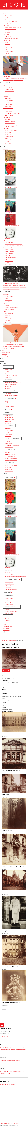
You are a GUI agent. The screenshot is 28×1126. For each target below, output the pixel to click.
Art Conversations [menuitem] (9, 100)
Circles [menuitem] (6, 298)
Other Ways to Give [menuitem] (7, 303)
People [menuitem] (6, 42)
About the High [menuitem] (6, 40)
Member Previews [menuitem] (9, 134)
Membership (3, 1060)
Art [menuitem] (5, 146)
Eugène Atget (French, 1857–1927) (11, 647)
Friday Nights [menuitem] (8, 98)
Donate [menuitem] (4, 311)
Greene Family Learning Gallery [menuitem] (12, 113)
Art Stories (6, 1071)
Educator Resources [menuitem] (9, 251)
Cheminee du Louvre (7, 830)
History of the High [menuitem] (9, 47)
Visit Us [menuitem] (5, 14)
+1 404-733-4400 (4, 1036)
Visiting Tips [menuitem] (7, 23)
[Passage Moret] (14, 783)
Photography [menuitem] (8, 238)
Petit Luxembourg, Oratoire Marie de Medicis (13, 866)
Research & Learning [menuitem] (8, 247)
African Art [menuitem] (7, 161)
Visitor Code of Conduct (20, 1049)
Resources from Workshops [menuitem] (11, 125)
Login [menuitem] (6, 49)
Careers (15, 1047)
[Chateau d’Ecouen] (14, 722)
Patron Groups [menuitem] (8, 30)
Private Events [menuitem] (6, 34)
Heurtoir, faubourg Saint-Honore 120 (11, 1002)
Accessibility (3, 1123)
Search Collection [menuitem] (9, 249)
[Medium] (5, 1086)
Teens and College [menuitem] (9, 115)
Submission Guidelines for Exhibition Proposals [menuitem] (15, 246)
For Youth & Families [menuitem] (8, 108)
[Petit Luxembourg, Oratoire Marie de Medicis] (14, 849)
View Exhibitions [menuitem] (9, 242)
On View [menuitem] (5, 240)
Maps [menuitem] (6, 19)
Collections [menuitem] (5, 149)
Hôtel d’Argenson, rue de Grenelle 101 (11, 770)
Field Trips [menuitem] (7, 119)
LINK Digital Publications (15, 1071)
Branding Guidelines (10, 1049)
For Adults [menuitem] (5, 96)
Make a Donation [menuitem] (9, 313)
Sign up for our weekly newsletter (7, 1084)
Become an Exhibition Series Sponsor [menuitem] (13, 244)
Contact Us (2, 1049)
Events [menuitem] (4, 85)
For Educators (7, 1073)
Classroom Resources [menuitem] (10, 123)
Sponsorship (9, 1060)
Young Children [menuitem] (8, 111)
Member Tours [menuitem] (8, 132)
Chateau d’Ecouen (6, 734)
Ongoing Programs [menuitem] (9, 89)
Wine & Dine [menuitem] (8, 106)
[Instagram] (2, 1086)
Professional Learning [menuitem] (10, 121)
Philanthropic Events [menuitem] (9, 91)
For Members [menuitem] (6, 128)
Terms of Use (9, 1123)
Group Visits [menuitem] (6, 25)
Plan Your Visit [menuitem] (8, 15)
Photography (13, 640)
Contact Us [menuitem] (7, 46)
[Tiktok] (3, 1086)
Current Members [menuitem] (9, 136)
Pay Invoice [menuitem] (7, 32)
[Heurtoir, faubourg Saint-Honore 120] (14, 985)
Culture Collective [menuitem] (9, 104)
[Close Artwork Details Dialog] (12, 671)
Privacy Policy (15, 1123)
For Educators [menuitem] (6, 117)
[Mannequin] (14, 912)
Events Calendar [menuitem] (8, 87)
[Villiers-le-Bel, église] (14, 880)
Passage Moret (5, 794)
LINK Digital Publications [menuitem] (11, 126)
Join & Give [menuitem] (7, 291)
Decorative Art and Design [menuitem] (11, 187)
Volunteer (17, 1060)
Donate (13, 1060)
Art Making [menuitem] (7, 102)
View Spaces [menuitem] (8, 36)
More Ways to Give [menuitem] (9, 309)
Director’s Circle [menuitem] (8, 300)
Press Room (10, 1047)
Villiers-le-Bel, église (6, 892)
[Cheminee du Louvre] (14, 813)
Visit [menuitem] (5, 11)
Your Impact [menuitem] (7, 315)
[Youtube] (7, 1086)
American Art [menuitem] (8, 174)
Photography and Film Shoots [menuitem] (11, 38)
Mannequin (4, 931)
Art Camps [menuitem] (7, 109)
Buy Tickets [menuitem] (7, 53)
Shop (1, 1071)
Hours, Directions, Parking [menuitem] (11, 21)
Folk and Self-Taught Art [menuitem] (10, 213)
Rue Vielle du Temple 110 (10, 644)
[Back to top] (3, 1021)
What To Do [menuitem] (7, 82)
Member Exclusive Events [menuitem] (11, 130)
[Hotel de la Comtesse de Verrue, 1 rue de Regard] (14, 950)
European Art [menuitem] (8, 200)
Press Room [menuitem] (7, 44)
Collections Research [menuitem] (9, 253)
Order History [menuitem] (8, 55)
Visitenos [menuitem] (7, 17)
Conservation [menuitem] (8, 255)
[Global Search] (2, 358)
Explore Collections (6, 640)
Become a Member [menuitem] (9, 51)
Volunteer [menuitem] (7, 305)
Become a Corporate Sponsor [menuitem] (11, 307)
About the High (3, 1047)
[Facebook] (0, 1086)
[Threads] (14, 1115)
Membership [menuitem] (6, 294)
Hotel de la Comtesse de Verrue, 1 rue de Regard (13, 966)
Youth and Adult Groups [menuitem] (10, 29)
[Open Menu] (2, 361)
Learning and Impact (21, 1047)
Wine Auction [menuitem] (8, 93)
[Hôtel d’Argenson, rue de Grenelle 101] (14, 753)
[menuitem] (15, 45)
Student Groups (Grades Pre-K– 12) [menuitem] (13, 27)
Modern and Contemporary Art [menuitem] (12, 225)
